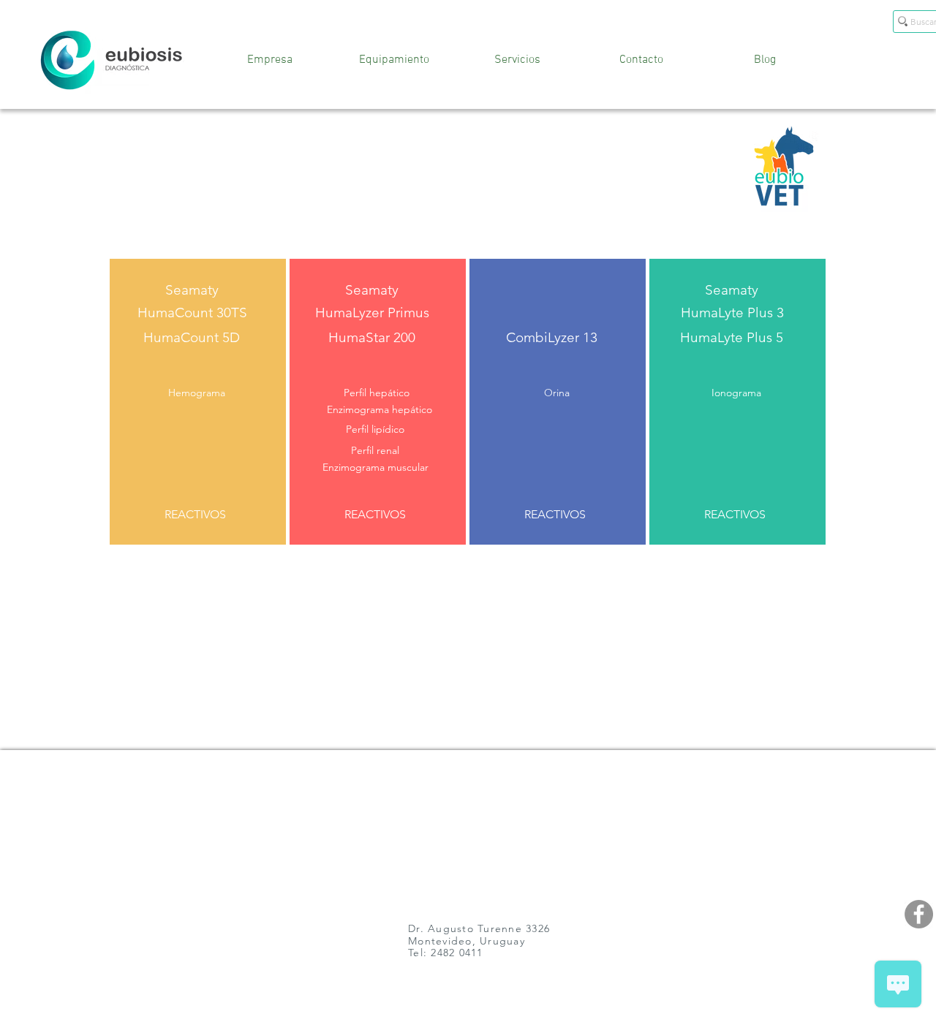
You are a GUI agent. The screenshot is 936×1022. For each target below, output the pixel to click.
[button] (196, 393)
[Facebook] (919, 914)
